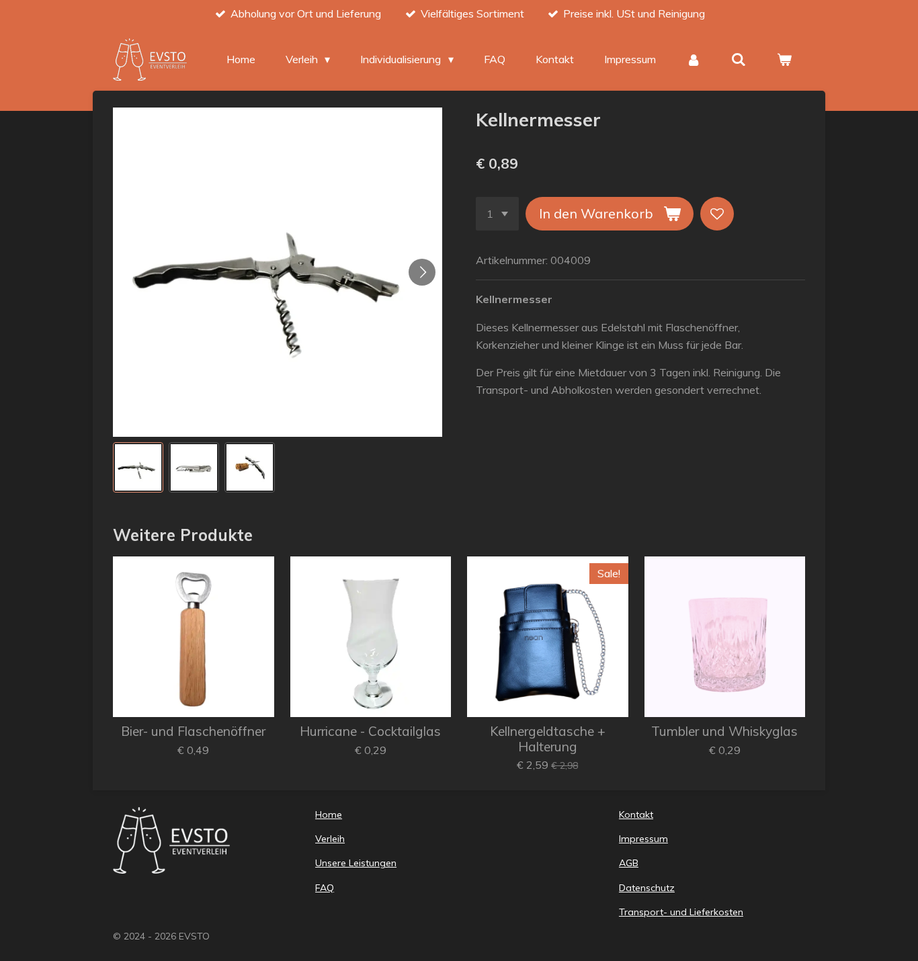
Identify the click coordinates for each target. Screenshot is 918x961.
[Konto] (693, 59)
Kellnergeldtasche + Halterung (548, 739)
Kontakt (636, 814)
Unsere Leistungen (356, 863)
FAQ (324, 888)
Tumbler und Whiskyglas (724, 731)
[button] (138, 467)
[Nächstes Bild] (422, 272)
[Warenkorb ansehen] (784, 59)
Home (328, 814)
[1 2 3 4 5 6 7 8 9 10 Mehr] (497, 214)
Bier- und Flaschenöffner (193, 731)
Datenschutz (647, 888)
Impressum (643, 839)
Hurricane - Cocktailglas (370, 731)
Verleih (330, 839)
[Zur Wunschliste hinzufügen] (717, 214)
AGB (628, 863)
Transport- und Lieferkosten (681, 912)
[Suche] (738, 59)
